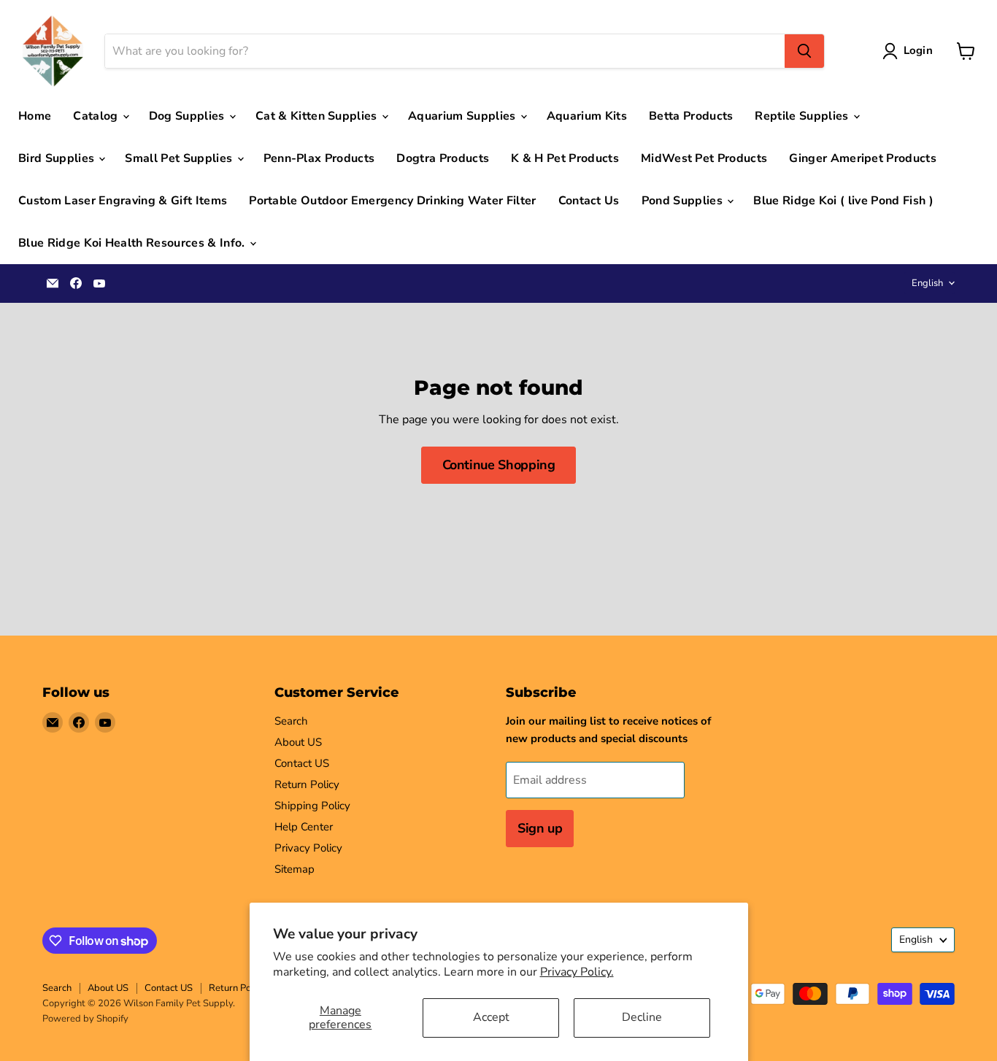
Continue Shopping (498, 465)
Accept (491, 1017)
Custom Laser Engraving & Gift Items (122, 201)
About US (298, 742)
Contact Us (589, 201)
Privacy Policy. (577, 972)
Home (34, 116)
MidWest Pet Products (704, 158)
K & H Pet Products (565, 158)
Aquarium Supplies (463, 116)
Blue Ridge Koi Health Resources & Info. (133, 243)
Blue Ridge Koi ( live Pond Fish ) (843, 201)
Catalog (97, 116)
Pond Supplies (683, 201)
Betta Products (691, 116)
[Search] (804, 51)
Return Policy (306, 784)
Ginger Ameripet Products (862, 158)
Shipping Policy (312, 805)
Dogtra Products (442, 158)
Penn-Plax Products (319, 158)
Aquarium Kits (587, 116)
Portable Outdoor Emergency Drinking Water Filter (392, 201)
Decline (642, 1017)
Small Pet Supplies (180, 158)
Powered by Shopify (85, 1018)
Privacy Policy (308, 848)
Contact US (301, 763)
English (927, 283)
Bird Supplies (57, 158)
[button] (910, 51)
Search (291, 721)
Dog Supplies (188, 116)
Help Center (303, 826)
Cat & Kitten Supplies (317, 116)
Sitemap (294, 869)
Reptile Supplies (803, 116)
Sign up (539, 828)
